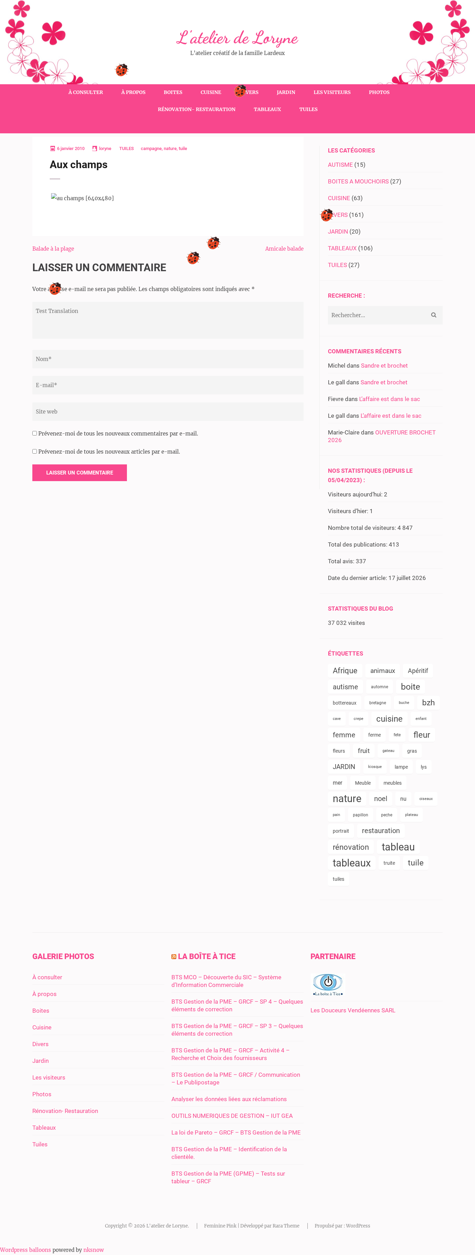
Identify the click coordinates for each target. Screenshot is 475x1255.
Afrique (345, 670)
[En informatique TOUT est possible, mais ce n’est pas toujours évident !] (328, 993)
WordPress (358, 1226)
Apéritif (418, 670)
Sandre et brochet (384, 365)
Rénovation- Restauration (196, 109)
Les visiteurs (332, 92)
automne (379, 686)
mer (337, 782)
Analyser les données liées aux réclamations (229, 1099)
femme (344, 735)
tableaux (352, 863)
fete (397, 734)
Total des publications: (358, 544)
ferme (374, 735)
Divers (249, 92)
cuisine (389, 719)
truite (389, 863)
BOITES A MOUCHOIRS (358, 181)
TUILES (126, 148)
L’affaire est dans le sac (389, 398)
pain (336, 815)
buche (404, 702)
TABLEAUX (342, 248)
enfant (421, 718)
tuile (183, 148)
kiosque (375, 766)
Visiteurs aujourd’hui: (356, 494)
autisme (345, 687)
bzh (428, 702)
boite (410, 687)
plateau (411, 815)
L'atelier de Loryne (237, 37)
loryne (105, 148)
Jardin (286, 92)
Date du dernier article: (358, 577)
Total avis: (342, 561)
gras (412, 751)
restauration (381, 831)
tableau (398, 847)
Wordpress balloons (25, 1250)
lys (424, 767)
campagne (151, 148)
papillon (360, 815)
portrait (341, 831)
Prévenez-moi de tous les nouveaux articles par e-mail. (109, 451)
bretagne (377, 702)
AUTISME (340, 164)
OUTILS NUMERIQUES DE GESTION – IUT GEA (232, 1115)
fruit (364, 751)
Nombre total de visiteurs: (362, 527)
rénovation (351, 847)
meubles (393, 783)
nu (403, 798)
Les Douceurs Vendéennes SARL (353, 1010)
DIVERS (338, 214)
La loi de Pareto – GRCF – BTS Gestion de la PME (236, 1132)
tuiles (338, 879)
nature (170, 148)
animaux (382, 671)
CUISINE (339, 198)
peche (386, 815)
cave (337, 718)
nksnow (93, 1250)
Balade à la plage (53, 248)
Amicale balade (284, 248)
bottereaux (344, 703)
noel (380, 799)
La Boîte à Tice (206, 956)
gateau (388, 750)
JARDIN (338, 231)
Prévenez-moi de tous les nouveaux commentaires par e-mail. (118, 433)
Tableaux (267, 109)
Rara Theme (286, 1226)
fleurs (339, 751)
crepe (358, 718)
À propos (133, 92)
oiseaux (426, 799)
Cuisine (211, 92)
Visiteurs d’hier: (349, 511)
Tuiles (308, 109)
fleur (421, 735)
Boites (173, 92)
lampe (401, 767)
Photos (379, 92)
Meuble (363, 783)
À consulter (86, 92)
